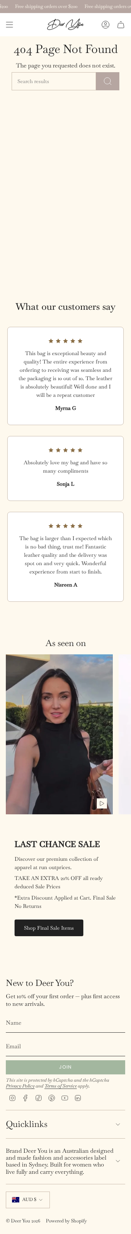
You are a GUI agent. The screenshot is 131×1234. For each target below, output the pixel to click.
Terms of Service (60, 1086)
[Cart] (120, 24)
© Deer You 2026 (23, 1221)
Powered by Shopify (66, 1221)
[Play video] (102, 803)
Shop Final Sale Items (49, 928)
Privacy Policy (20, 1086)
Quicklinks (26, 1124)
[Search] (107, 81)
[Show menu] (9, 24)
